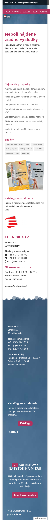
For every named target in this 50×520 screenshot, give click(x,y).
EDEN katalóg (24, 144)
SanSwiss (9, 153)
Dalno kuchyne (11, 144)
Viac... (8, 209)
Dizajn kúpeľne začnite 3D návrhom (21, 104)
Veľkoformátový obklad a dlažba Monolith (24, 117)
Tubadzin (25, 153)
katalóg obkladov (26, 149)
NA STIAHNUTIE (13, 12)
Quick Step (39, 149)
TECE (17, 153)
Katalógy (25, 423)
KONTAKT (44, 12)
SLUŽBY (26, 12)
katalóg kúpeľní (11, 149)
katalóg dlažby (37, 144)
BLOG (35, 12)
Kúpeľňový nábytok (25, 495)
